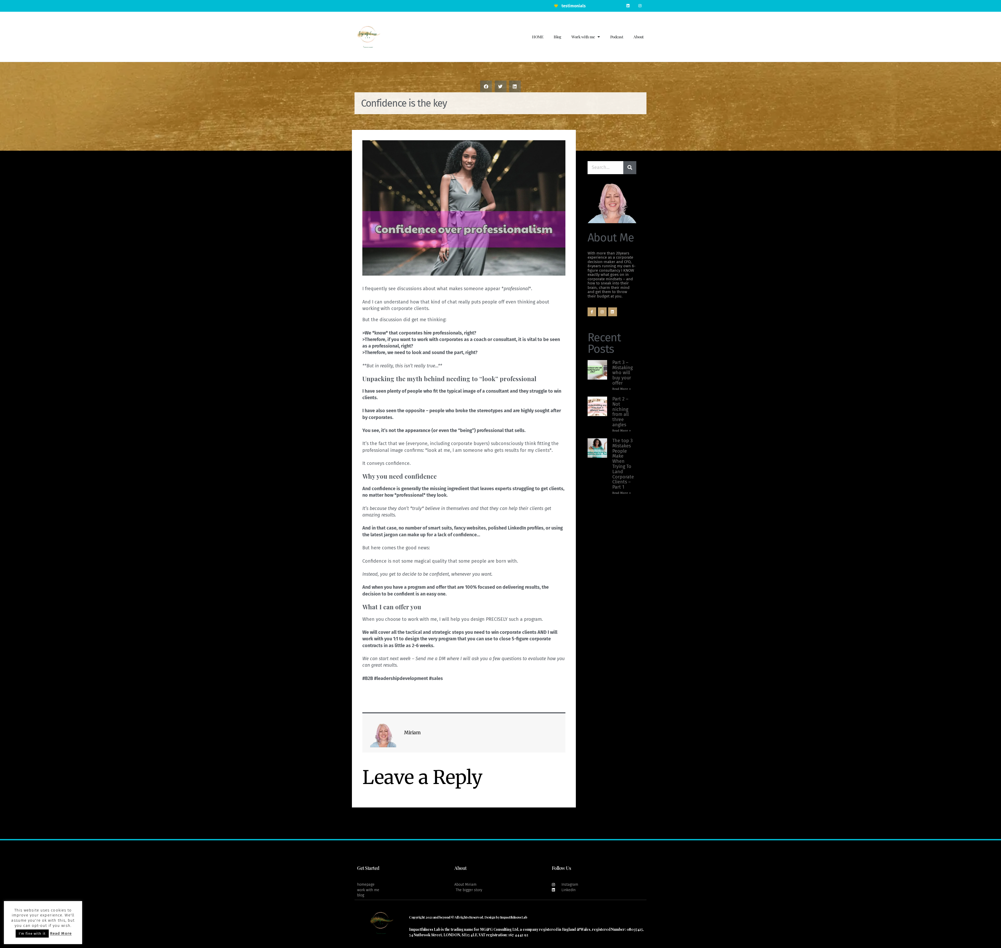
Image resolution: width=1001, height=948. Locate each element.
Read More (61, 933)
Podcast (616, 36)
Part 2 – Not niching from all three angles (620, 412)
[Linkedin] (628, 6)
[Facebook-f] (592, 311)
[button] (486, 86)
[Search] (629, 167)
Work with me (583, 36)
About (638, 36)
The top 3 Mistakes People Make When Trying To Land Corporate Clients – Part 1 (623, 464)
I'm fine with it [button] (32, 933)
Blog (557, 36)
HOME (537, 36)
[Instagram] (640, 6)
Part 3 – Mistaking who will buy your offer (622, 373)
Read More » (621, 389)
